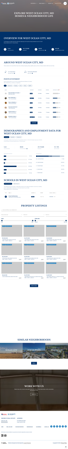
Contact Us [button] (34, 394)
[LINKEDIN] (57, 426)
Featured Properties (19, 426)
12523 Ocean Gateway (12, 103)
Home (2, 426)
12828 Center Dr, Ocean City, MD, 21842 (15, 197)
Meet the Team (9, 426)
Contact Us (46, 426)
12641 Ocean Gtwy (11, 108)
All (5, 85)
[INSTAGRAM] (54, 426)
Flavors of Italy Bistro (12, 102)
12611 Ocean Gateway (12, 98)
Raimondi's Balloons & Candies (13, 92)
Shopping (16, 85)
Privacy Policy (64, 442)
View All (34, 363)
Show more (34, 122)
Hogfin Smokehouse (12, 111)
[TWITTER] (63, 426)
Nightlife (30, 85)
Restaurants (10, 85)
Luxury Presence (27, 442)
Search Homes (34, 285)
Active (21, 85)
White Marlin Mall (11, 94)
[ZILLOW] (66, 426)
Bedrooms (47, 214)
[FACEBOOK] (51, 426)
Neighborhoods (30, 426)
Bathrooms (25, 214)
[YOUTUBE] (60, 426)
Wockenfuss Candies (12, 116)
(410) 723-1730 (58, 3)
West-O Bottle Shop (11, 97)
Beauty (25, 85)
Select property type (4, 214)
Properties (33, 3)
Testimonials (38, 426)
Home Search (42, 3)
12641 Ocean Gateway (12, 117)
